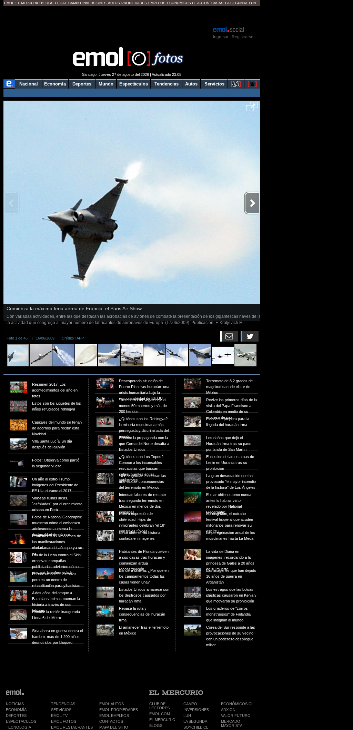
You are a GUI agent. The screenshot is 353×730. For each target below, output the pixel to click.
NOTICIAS (15, 704)
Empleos (156, 3)
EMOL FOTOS (63, 721)
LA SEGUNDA (195, 721)
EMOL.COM (159, 714)
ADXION (228, 710)
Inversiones (94, 3)
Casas (217, 3)
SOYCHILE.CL (195, 727)
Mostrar (132, 15)
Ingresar (221, 36)
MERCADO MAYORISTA (231, 723)
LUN (187, 715)
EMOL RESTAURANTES (72, 727)
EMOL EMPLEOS (114, 715)
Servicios (214, 84)
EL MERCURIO (162, 720)
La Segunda (236, 3)
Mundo (106, 84)
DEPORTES (16, 715)
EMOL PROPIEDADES (118, 710)
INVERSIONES (196, 710)
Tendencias (166, 84)
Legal (61, 3)
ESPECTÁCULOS (21, 721)
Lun (252, 3)
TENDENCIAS (63, 704)
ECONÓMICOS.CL (237, 704)
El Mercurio (28, 3)
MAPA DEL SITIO (113, 727)
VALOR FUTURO (236, 715)
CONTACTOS (111, 721)
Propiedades (134, 3)
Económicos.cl (181, 3)
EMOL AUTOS (111, 704)
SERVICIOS (61, 710)
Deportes (81, 84)
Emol (9, 3)
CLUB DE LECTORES (159, 706)
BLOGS (155, 725)
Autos (114, 3)
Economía (55, 84)
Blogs (47, 3)
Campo (74, 3)
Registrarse (242, 36)
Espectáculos (133, 84)
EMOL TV (59, 715)
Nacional (28, 84)
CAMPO (190, 704)
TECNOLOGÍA (18, 727)
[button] (252, 109)
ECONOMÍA (16, 710)
